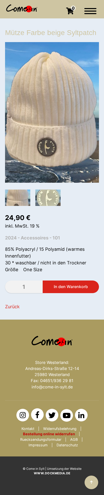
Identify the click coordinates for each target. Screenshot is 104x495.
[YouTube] (66, 415)
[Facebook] (37, 414)
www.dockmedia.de (52, 473)
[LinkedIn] (81, 415)
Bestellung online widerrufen (49, 434)
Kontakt (27, 428)
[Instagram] (22, 415)
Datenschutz (67, 445)
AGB (74, 439)
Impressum (38, 445)
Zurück (12, 306)
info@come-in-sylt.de (52, 386)
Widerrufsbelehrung (59, 428)
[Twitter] (52, 415)
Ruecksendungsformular (40, 439)
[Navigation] (90, 14)
